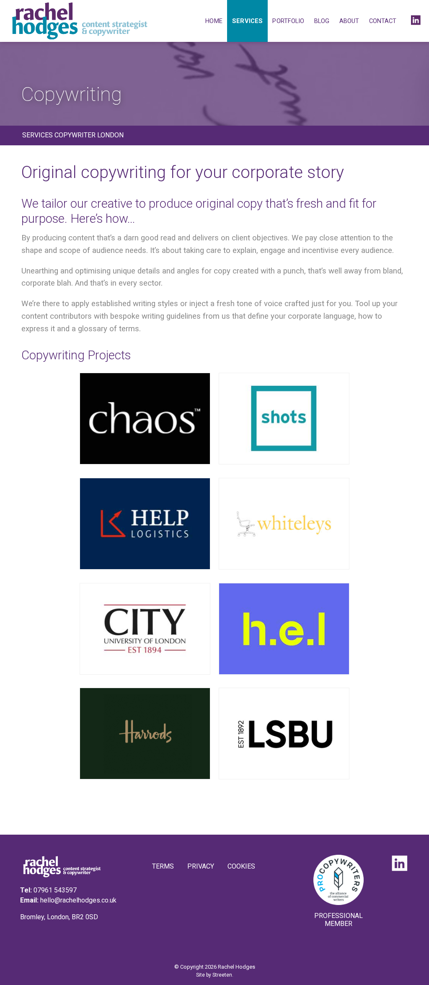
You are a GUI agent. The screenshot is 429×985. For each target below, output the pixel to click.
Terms (163, 866)
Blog (321, 21)
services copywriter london (73, 135)
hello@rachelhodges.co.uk (78, 900)
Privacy (200, 866)
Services (247, 21)
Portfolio (288, 21)
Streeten (222, 975)
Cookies (241, 866)
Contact (383, 21)
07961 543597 (55, 890)
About (349, 21)
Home (213, 21)
